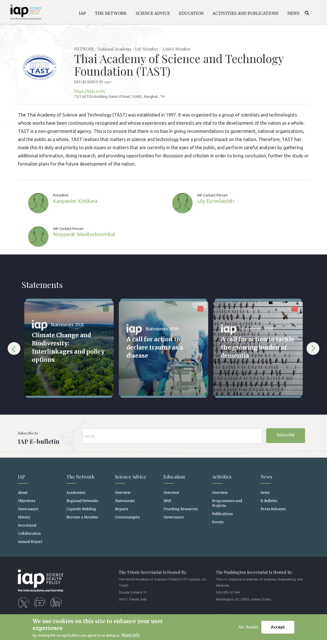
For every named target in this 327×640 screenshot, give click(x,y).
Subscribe (286, 435)
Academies (75, 493)
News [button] (293, 13)
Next (313, 348)
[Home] (22, 12)
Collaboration (29, 533)
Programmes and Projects (227, 503)
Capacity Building (81, 509)
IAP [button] (82, 13)
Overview (123, 493)
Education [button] (191, 13)
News (265, 493)
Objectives (26, 501)
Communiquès (127, 517)
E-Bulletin (269, 501)
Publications (222, 514)
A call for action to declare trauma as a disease (154, 347)
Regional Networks (82, 501)
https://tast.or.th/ (90, 91)
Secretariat (27, 525)
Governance (28, 509)
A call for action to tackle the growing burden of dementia (257, 347)
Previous (14, 348)
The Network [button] (111, 13)
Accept (278, 627)
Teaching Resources (181, 509)
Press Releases (273, 509)
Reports (121, 509)
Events (218, 522)
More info (131, 635)
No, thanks (248, 627)
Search (307, 13)
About (23, 493)
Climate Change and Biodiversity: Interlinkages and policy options (68, 347)
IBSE (167, 501)
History (24, 517)
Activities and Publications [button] (245, 13)
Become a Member (82, 517)
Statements (125, 501)
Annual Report (30, 542)
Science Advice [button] (153, 13)
